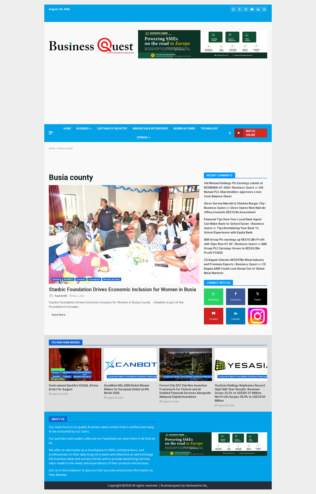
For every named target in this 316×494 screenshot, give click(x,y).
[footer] (202, 44)
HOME (67, 128)
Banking (57, 279)
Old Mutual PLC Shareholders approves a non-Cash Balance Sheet (233, 192)
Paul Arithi (60, 295)
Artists (56, 372)
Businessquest (171, 485)
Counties (81, 279)
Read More (58, 314)
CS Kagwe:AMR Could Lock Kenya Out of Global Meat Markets (235, 268)
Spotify (56, 376)
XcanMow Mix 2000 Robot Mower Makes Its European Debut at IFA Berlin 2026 (130, 364)
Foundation (94, 279)
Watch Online (250, 133)
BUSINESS (82, 128)
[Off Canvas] (51, 132)
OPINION (142, 137)
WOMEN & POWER (184, 128)
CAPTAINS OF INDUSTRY (112, 128)
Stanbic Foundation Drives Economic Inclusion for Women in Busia (124, 234)
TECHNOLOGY (209, 128)
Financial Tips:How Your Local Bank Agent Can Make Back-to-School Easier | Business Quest (234, 223)
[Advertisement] (158, 92)
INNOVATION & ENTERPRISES (150, 128)
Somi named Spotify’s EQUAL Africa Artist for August (75, 364)
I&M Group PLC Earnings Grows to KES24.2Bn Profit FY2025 (235, 248)
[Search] (230, 133)
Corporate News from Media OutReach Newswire (133, 376)
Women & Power (111, 279)
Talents (67, 376)
